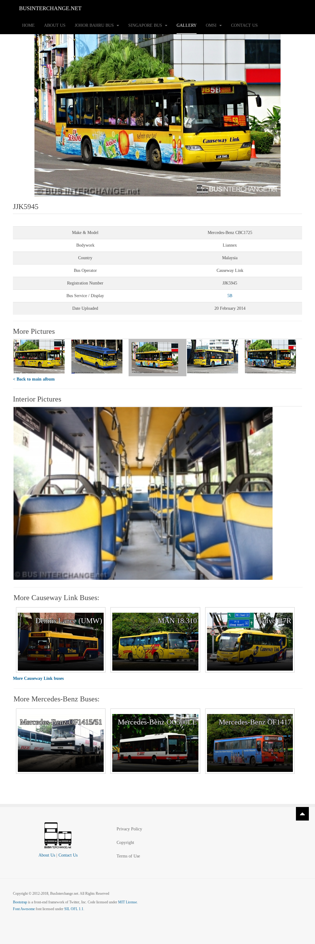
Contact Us (244, 25)
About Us (55, 25)
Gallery (187, 25)
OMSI (212, 25)
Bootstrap (20, 902)
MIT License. (128, 902)
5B (229, 295)
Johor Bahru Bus (95, 25)
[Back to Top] (302, 814)
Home (28, 25)
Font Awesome (24, 909)
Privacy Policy (129, 829)
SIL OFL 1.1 (73, 909)
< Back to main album (34, 379)
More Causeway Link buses (38, 678)
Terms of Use (128, 856)
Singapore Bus (145, 25)
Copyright (125, 842)
